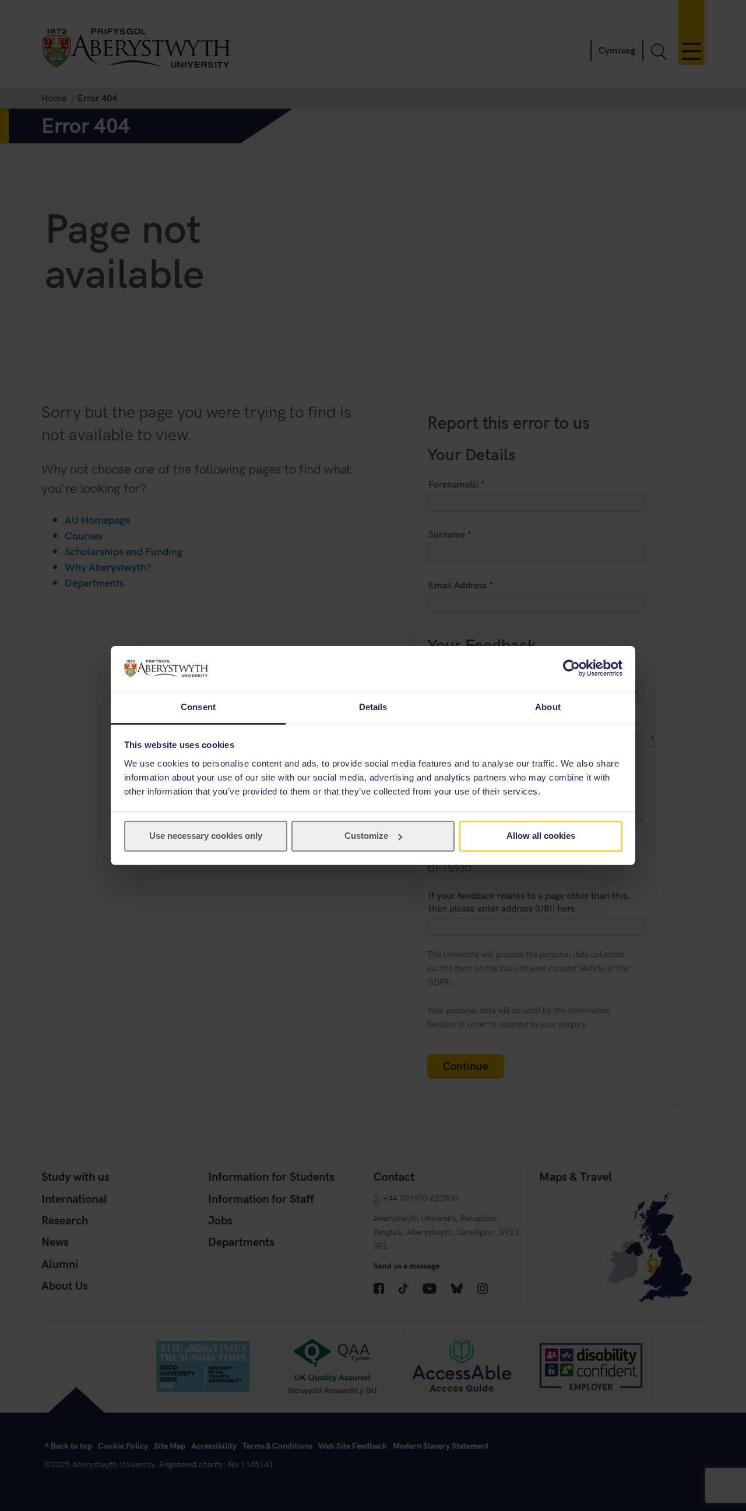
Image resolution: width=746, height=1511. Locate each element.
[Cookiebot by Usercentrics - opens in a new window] (571, 668)
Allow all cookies (540, 836)
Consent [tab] (198, 707)
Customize (366, 836)
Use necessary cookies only (205, 836)
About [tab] (548, 707)
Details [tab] (373, 707)
